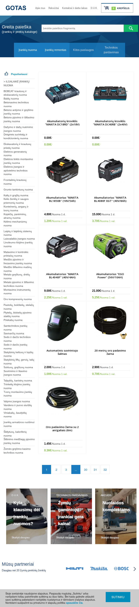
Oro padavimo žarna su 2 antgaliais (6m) (62, 428)
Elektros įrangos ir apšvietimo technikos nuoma (16, 170)
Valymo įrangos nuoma (17, 401)
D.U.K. (94, 8)
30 (85, 469)
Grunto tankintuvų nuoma (18, 189)
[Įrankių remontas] (56, 56)
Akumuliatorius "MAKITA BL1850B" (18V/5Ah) (62, 199)
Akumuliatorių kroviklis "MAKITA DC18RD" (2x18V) (62, 122)
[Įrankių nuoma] (28, 56)
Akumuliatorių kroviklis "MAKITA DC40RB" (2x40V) (110, 122)
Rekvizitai (54, 8)
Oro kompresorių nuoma (18, 299)
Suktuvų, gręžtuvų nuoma (18, 367)
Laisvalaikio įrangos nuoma (19, 238)
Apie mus (40, 8)
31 (95, 469)
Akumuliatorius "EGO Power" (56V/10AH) (110, 275)
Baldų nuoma (11, 98)
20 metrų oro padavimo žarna (110, 352)
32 (105, 469)
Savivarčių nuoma (14, 333)
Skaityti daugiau (21, 537)
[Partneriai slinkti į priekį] (134, 569)
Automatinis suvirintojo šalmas (62, 352)
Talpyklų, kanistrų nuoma (18, 380)
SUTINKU (118, 597)
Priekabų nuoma (13, 320)
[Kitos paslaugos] (83, 56)
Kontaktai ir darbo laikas (74, 8)
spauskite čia (74, 602)
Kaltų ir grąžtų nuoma (16, 195)
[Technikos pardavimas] (111, 56)
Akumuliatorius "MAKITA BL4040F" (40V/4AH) (62, 275)
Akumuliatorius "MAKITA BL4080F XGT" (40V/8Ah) (110, 199)
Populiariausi (19, 74)
